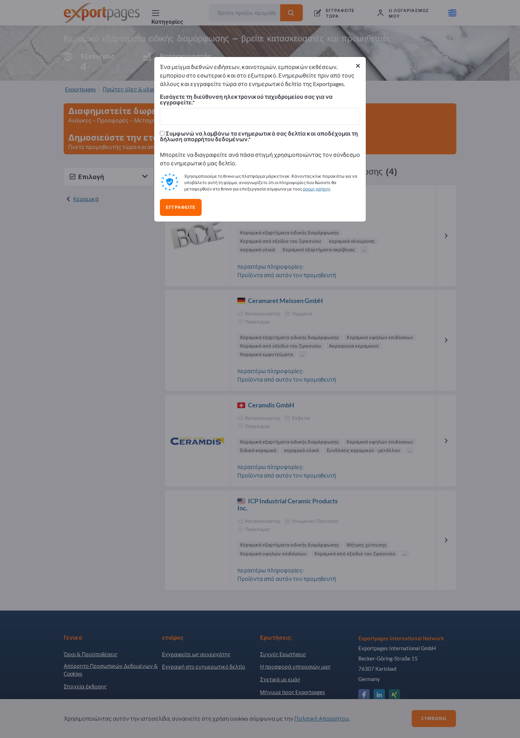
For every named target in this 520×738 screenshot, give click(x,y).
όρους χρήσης (316, 188)
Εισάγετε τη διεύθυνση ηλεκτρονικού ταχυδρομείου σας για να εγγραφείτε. (246, 99)
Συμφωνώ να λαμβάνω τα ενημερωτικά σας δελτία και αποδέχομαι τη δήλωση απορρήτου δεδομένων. (259, 136)
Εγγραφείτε (181, 207)
